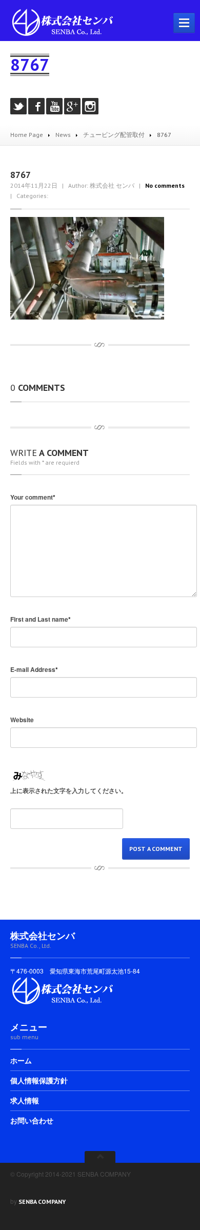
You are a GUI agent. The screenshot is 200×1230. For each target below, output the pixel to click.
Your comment (32, 497)
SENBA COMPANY (42, 1201)
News (63, 134)
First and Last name (40, 619)
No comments (165, 185)
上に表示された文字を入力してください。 (68, 790)
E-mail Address (34, 669)
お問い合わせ (31, 1120)
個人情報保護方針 (39, 1080)
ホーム (21, 1061)
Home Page (26, 134)
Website (22, 719)
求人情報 (24, 1100)
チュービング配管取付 (114, 134)
